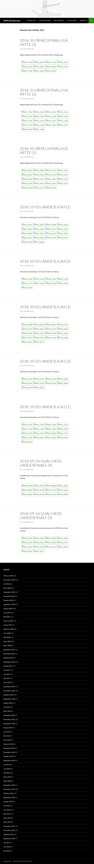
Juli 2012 (6, 843)
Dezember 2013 (9, 785)
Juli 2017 (6, 670)
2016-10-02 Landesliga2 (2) (45, 261)
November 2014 (9, 752)
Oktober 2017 (8, 658)
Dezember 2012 (9, 826)
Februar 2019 (8, 621)
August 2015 (7, 728)
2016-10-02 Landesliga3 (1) (45, 207)
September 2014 (9, 760)
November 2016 (9, 691)
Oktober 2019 (8, 600)
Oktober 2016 (8, 695)
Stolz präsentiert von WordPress (22, 861)
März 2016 (7, 711)
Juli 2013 (6, 806)
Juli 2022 (6, 584)
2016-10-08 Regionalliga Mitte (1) (44, 150)
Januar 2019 (7, 625)
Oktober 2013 (8, 793)
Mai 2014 (6, 773)
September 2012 (9, 838)
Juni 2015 (6, 732)
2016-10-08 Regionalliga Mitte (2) (44, 92)
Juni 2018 (6, 633)
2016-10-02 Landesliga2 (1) (45, 306)
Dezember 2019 (9, 592)
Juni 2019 (6, 613)
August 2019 (7, 608)
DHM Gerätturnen (11, 20)
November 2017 (9, 654)
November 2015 (9, 719)
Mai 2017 (6, 678)
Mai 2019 (6, 617)
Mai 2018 (6, 637)
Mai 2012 (6, 851)
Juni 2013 (6, 810)
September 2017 (9, 662)
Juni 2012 (6, 847)
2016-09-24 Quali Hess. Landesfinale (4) (41, 463)
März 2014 (7, 781)
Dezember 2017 (9, 650)
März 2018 (7, 645)
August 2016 (7, 703)
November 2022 (9, 580)
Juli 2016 (6, 707)
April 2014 (7, 777)
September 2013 (9, 797)
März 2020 (7, 588)
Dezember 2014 (9, 748)
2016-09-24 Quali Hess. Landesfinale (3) (41, 515)
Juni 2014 (6, 769)
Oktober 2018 (8, 629)
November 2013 (9, 789)
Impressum (83, 20)
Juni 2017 (6, 674)
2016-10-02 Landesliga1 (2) (45, 361)
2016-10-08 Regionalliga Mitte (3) (44, 42)
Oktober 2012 (8, 834)
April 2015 (7, 740)
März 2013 (7, 822)
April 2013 (7, 818)
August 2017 (7, 666)
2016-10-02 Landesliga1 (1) (45, 406)
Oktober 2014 (8, 756)
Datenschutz (31, 20)
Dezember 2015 (9, 715)
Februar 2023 (8, 576)
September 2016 (9, 699)
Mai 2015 (6, 736)
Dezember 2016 (9, 687)
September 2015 (9, 723)
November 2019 (9, 596)
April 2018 (7, 641)
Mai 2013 (6, 814)
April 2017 (7, 682)
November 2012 (9, 830)
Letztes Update (72, 20)
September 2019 (9, 604)
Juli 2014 (6, 765)
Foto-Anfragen (59, 20)
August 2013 (7, 802)
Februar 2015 (8, 744)
